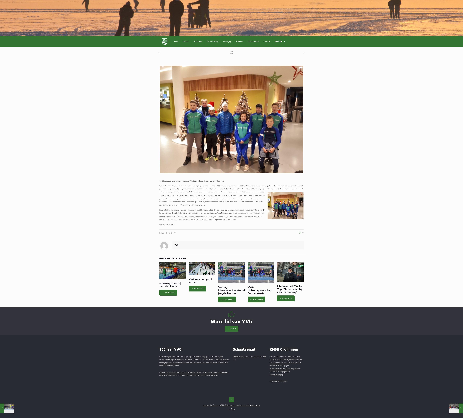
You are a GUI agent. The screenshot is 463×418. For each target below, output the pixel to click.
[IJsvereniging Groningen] (165, 41)
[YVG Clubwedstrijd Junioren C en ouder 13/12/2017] (7, 408)
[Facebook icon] (229, 409)
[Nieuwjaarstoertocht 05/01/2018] (456, 408)
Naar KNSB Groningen (280, 381)
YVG (176, 245)
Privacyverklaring (254, 405)
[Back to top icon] (231, 399)
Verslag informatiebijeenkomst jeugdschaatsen (231, 290)
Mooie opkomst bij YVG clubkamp (170, 285)
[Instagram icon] (231, 409)
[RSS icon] (234, 409)
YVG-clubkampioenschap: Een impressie (260, 290)
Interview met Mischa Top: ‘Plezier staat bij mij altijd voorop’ (289, 289)
